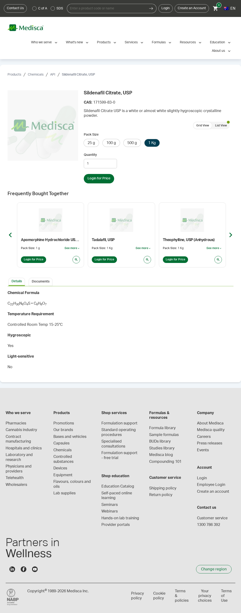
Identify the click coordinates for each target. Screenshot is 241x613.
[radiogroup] (47, 8)
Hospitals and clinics (24, 448)
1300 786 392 (208, 525)
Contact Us (15, 8)
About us (218, 50)
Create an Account (192, 8)
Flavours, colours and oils (72, 484)
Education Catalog (117, 486)
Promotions (63, 423)
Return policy (160, 495)
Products (104, 42)
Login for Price (99, 178)
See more (72, 248)
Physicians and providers (19, 468)
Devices (60, 468)
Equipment (62, 475)
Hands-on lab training (120, 518)
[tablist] (120, 281)
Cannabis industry (21, 430)
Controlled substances (63, 459)
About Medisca (210, 423)
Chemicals (36, 74)
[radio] (34, 8)
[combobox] (106, 8)
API (52, 74)
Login (165, 8)
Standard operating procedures (119, 432)
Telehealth (15, 478)
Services (131, 42)
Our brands (63, 430)
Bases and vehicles (69, 437)
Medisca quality (211, 430)
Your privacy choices (205, 595)
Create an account (213, 491)
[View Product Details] (76, 259)
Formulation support (119, 423)
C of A (42, 8)
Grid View (202, 125)
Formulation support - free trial (119, 455)
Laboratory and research (20, 457)
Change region (214, 569)
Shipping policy (162, 488)
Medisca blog (161, 455)
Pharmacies (16, 423)
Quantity (90, 155)
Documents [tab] (40, 281)
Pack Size (91, 134)
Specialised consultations (113, 444)
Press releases (209, 443)
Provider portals (115, 525)
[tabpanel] (120, 331)
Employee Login (211, 485)
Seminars (109, 505)
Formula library (162, 428)
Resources (188, 42)
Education (217, 42)
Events (203, 450)
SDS (59, 8)
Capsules (61, 443)
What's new (74, 42)
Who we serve (41, 42)
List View (221, 125)
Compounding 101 (165, 462)
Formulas (159, 42)
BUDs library (160, 441)
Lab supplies (64, 493)
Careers (204, 437)
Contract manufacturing (18, 439)
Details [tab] (17, 281)
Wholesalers (16, 485)
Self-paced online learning (117, 495)
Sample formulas (164, 435)
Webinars (109, 511)
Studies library (161, 448)
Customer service (212, 518)
